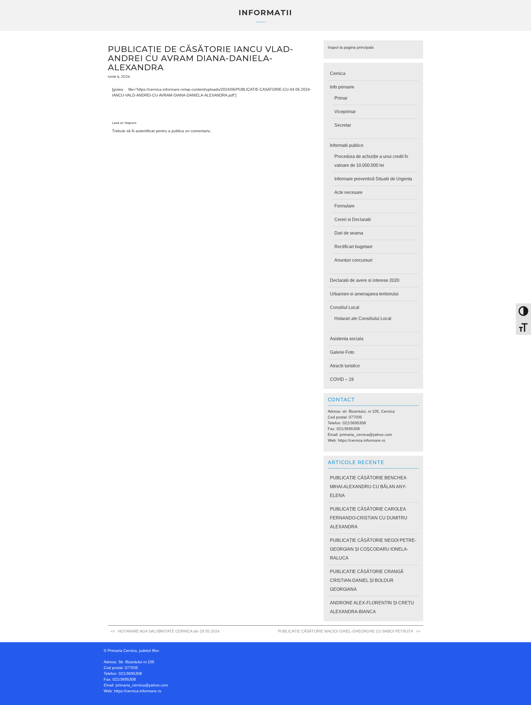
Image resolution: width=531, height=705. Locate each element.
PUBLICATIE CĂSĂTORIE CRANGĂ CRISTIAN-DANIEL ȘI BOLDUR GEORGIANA (367, 580)
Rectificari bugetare (353, 246)
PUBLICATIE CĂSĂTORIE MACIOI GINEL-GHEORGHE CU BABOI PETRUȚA (345, 631)
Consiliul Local (344, 307)
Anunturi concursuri (353, 260)
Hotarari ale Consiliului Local (362, 318)
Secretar (342, 125)
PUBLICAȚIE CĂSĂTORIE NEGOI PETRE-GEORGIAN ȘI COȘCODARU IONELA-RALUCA (373, 549)
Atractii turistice (345, 365)
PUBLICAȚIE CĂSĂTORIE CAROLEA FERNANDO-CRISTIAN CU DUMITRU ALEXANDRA (368, 518)
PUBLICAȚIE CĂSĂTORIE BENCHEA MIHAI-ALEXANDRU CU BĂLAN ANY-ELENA (368, 486)
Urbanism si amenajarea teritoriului (364, 294)
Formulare (344, 206)
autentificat (145, 131)
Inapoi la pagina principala (351, 47)
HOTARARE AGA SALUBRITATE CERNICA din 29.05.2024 (169, 631)
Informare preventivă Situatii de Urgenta (373, 178)
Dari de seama (348, 233)
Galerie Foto (342, 352)
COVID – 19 (342, 379)
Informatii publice (346, 145)
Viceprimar (345, 111)
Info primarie (342, 87)
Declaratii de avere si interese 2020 (364, 280)
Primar (340, 98)
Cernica (337, 73)
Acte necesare (348, 192)
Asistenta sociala (346, 338)
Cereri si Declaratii (352, 219)
